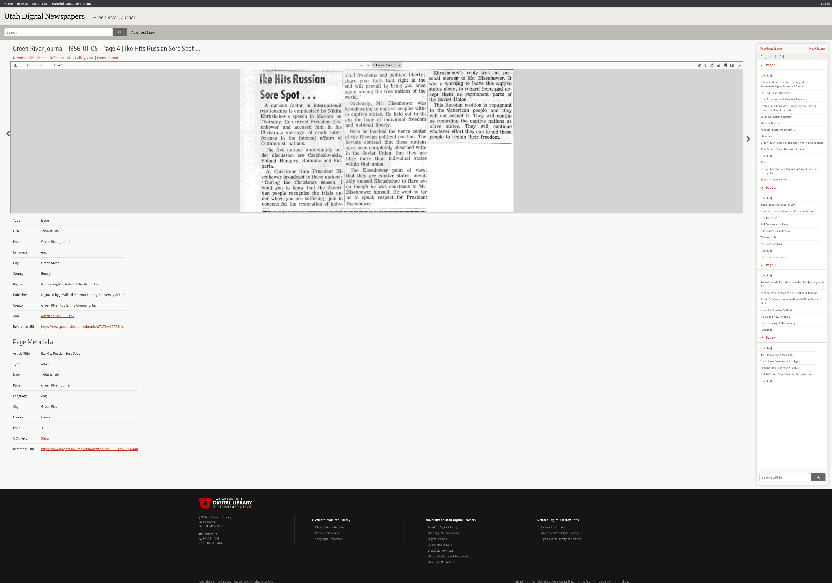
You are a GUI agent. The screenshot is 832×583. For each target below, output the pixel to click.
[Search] (120, 32)
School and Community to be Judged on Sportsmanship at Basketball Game (784, 84)
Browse (22, 4)
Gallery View (84, 57)
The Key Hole (768, 237)
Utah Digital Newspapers (444, 533)
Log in (825, 4)
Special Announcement (774, 179)
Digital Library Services (329, 527)
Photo (763, 162)
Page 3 (771, 265)
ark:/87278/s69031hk (57, 316)
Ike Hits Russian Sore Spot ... (777, 355)
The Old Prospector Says (775, 93)
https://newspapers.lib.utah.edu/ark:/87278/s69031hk (82, 326)
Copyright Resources (328, 539)
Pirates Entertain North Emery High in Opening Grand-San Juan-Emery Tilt (788, 108)
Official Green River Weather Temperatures (786, 374)
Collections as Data (440, 545)
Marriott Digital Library (442, 527)
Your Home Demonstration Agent (780, 361)
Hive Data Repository (441, 562)
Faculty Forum (768, 218)
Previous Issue (771, 48)
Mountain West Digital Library (560, 533)
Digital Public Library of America (561, 539)
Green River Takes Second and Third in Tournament (791, 143)
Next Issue (817, 48)
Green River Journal (114, 17)
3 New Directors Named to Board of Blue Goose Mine (789, 301)
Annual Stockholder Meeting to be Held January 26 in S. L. (792, 284)
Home (8, 4)
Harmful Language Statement (73, 4)
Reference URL (61, 57)
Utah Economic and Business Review (782, 99)
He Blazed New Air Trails (775, 316)
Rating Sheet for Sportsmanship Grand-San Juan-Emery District (789, 171)
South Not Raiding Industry (776, 117)
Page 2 (771, 187)
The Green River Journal (774, 257)
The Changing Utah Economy (777, 323)
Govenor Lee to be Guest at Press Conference (788, 211)
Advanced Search (144, 32)
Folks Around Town (771, 244)
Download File (23, 57)
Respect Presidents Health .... (777, 130)
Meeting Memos (770, 123)
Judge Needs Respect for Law (777, 204)
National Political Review (775, 231)
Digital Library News (440, 550)
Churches (766, 136)
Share (42, 57)
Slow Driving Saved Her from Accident (783, 149)
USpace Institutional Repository (448, 556)
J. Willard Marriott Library (215, 517)
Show (45, 438)
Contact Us (40, 4)
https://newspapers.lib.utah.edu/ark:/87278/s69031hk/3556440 (89, 449)
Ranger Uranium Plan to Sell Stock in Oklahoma (788, 293)
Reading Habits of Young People (779, 368)
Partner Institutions (553, 527)
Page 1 (771, 65)
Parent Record (107, 57)
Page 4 (771, 337)
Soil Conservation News (774, 224)
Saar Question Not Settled (776, 310)
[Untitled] (766, 75)
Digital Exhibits (437, 539)
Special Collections (327, 533)
